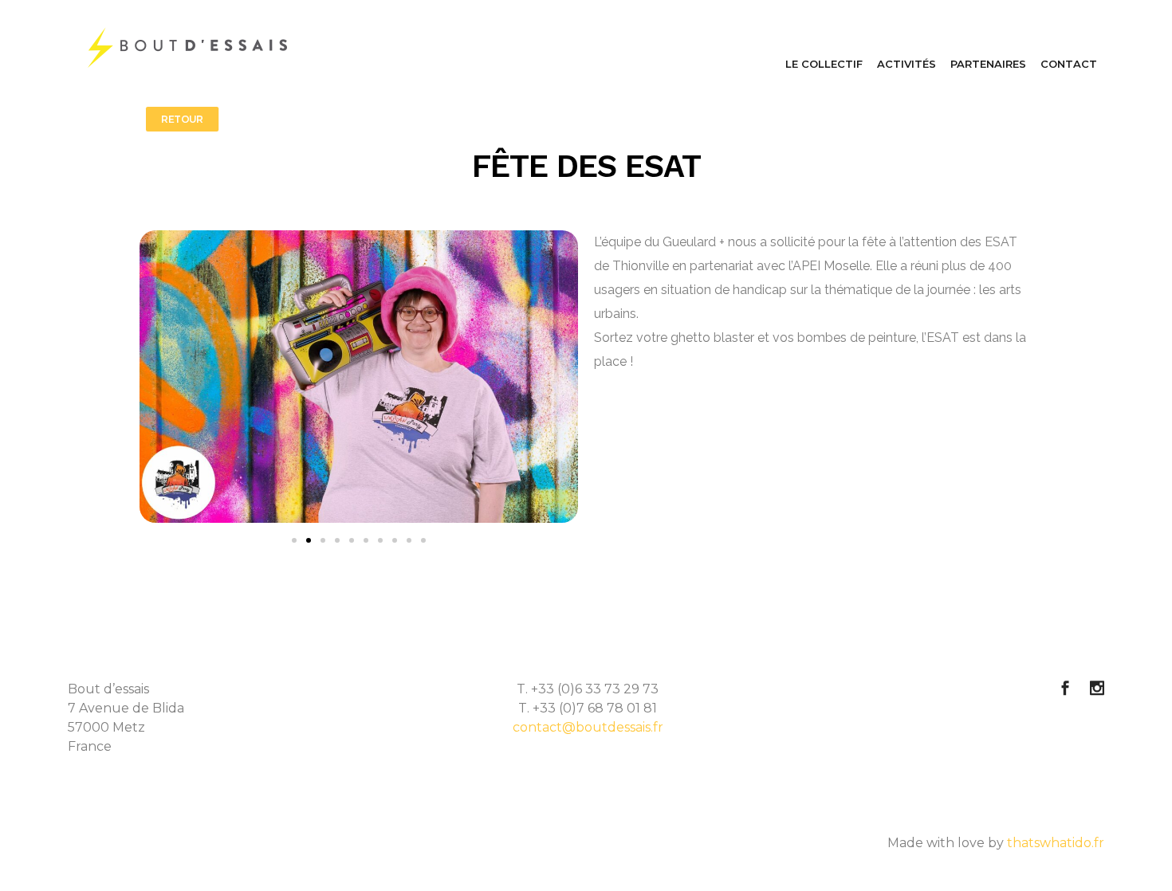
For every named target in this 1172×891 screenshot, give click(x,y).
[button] (294, 540)
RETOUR (182, 119)
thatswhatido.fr (1055, 842)
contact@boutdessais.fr (588, 727)
